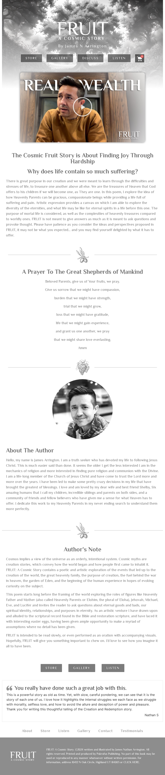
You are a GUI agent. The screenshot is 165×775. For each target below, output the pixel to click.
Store (46, 731)
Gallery (83, 731)
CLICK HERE (131, 762)
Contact (105, 731)
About (27, 731)
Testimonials (132, 731)
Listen (63, 731)
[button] (82, 107)
